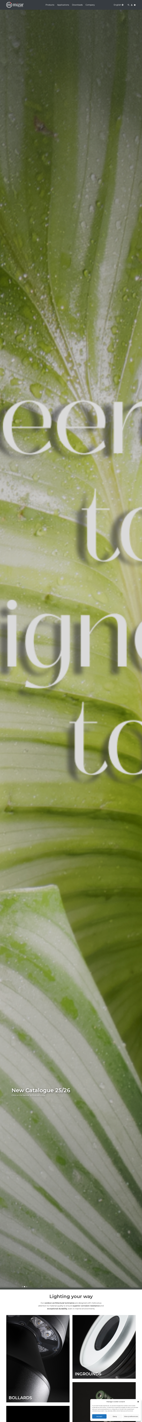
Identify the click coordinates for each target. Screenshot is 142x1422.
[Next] (136, 650)
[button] (138, 1402)
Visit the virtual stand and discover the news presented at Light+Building (74, 963)
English (117, 5)
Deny (115, 1416)
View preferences (131, 1416)
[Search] (128, 5)
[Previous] (5, 650)
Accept (99, 1416)
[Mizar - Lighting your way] (15, 5)
